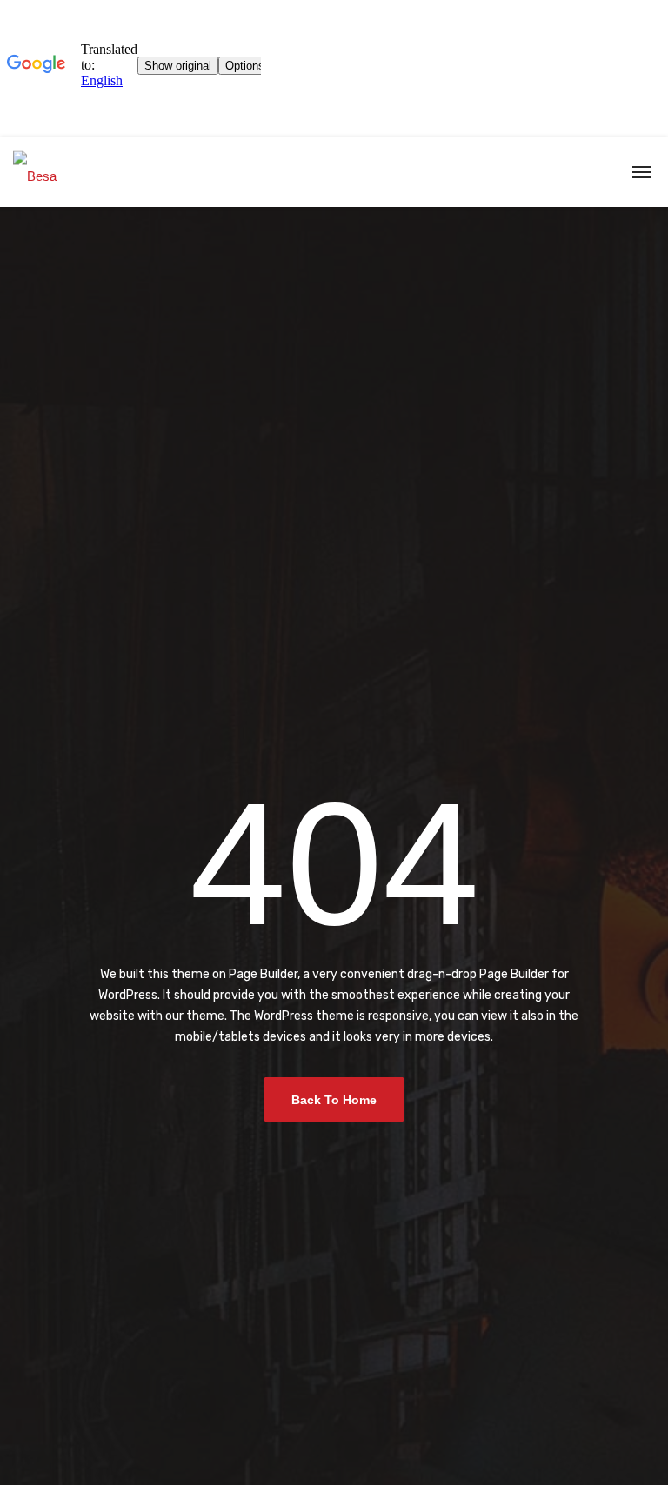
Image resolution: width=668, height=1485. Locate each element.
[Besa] (35, 171)
